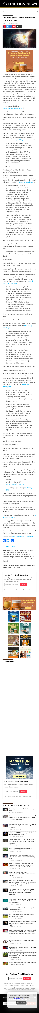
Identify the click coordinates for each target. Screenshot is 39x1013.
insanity (17, 557)
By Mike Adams (19, 845)
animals (15, 550)
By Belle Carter (18, 911)
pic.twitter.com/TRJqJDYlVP (15, 484)
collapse (22, 550)
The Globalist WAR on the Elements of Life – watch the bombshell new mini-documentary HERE (22, 856)
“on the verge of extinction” (25, 182)
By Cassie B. (18, 966)
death (5, 552)
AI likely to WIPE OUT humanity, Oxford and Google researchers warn (21, 833)
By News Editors (19, 812)
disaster (19, 552)
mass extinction (16, 559)
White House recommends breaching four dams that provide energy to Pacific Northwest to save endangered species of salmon (22, 882)
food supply (25, 554)
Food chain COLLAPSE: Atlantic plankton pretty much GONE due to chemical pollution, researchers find (22, 901)
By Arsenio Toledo (19, 885)
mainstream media (27, 557)
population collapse (28, 559)
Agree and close (21, 1002)
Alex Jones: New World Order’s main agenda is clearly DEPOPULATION (22, 908)
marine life (6, 559)
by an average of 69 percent (18, 140)
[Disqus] (19, 686)
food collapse (16, 554)
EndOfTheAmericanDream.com (13, 108)
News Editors (14, 23)
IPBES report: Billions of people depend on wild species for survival (21, 915)
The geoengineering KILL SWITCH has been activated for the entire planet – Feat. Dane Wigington (21, 841)
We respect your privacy (24, 988)
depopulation (11, 552)
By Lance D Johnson (19, 821)
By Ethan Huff (18, 829)
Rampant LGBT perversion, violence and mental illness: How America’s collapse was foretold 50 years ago (22, 826)
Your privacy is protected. (10, 589)
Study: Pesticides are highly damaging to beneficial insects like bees (20, 849)
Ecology (25, 552)
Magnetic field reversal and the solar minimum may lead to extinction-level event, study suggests (22, 923)
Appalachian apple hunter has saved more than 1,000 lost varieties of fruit (22, 963)
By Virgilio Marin (19, 926)
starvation (6, 561)
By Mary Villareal (19, 851)
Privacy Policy (18, 999)
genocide (6, 557)
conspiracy (29, 550)
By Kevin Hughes (19, 836)
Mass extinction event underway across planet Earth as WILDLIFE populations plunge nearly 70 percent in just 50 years (22, 817)
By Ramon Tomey (19, 877)
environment (7, 554)
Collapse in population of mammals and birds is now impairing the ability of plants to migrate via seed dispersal (22, 955)
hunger (11, 557)
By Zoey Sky (18, 959)
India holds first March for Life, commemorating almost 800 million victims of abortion (22, 873)
